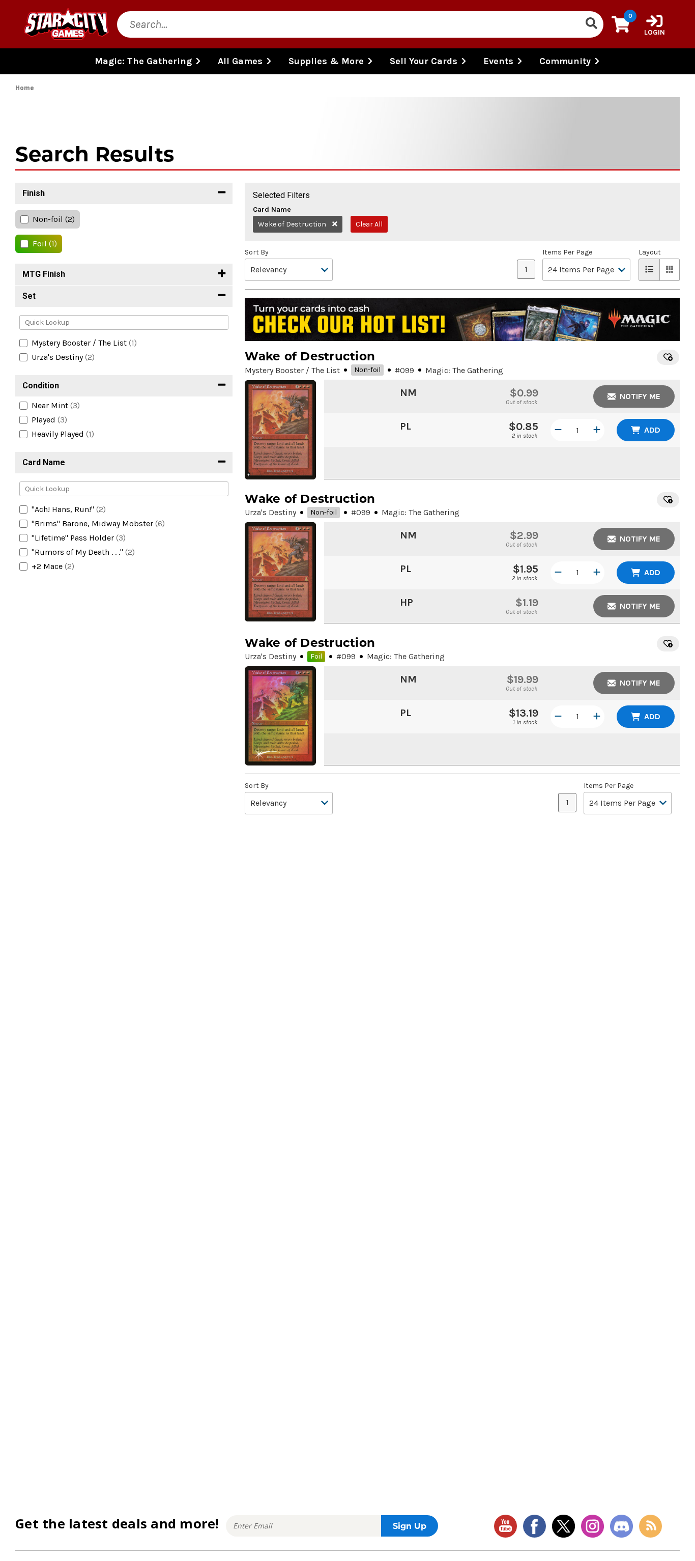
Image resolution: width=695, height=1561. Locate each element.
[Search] (591, 24)
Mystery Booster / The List (292, 370)
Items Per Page (567, 252)
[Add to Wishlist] (668, 357)
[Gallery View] (670, 270)
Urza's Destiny (270, 512)
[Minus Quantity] (558, 430)
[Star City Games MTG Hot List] (462, 319)
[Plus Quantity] (596, 430)
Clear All (369, 224)
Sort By (257, 252)
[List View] (649, 270)
